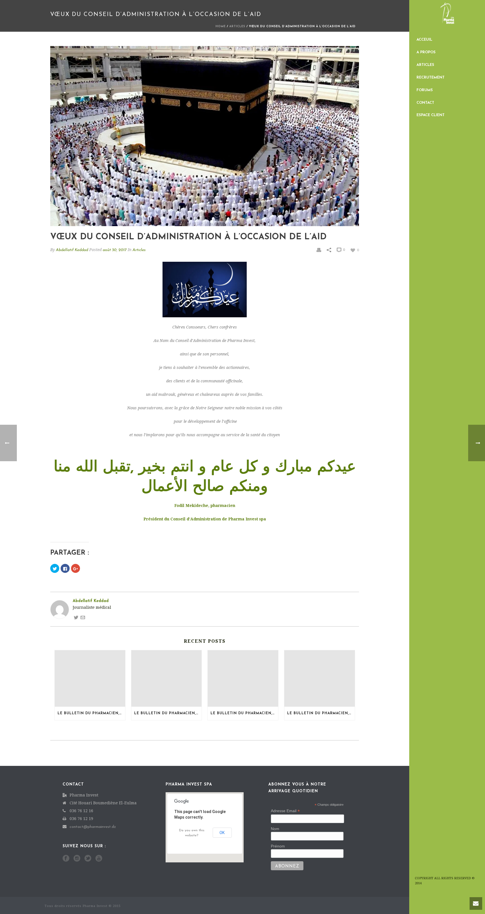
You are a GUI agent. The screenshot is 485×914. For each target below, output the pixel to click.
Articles (425, 65)
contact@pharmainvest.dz (93, 827)
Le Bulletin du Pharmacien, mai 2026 (321, 713)
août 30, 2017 (115, 250)
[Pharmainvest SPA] (447, 17)
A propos (426, 52)
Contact (425, 103)
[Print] (319, 250)
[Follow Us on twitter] (87, 858)
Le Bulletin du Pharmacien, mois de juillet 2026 (168, 713)
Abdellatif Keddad (72, 250)
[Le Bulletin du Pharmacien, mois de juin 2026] (243, 678)
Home (221, 26)
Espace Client (431, 115)
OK (222, 832)
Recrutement (431, 77)
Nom (275, 828)
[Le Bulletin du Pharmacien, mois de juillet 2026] (166, 678)
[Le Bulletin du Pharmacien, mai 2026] (319, 678)
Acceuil (424, 40)
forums (425, 90)
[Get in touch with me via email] (83, 617)
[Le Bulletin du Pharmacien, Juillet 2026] (90, 678)
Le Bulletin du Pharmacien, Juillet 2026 (91, 713)
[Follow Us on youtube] (98, 858)
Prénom (278, 846)
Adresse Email (285, 811)
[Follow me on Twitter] (76, 617)
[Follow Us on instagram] (77, 858)
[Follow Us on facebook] (66, 858)
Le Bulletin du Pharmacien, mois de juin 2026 (244, 713)
